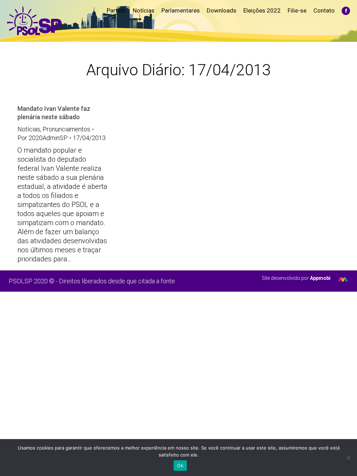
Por (42, 137)
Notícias (28, 129)
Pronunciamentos (66, 129)
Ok (180, 465)
